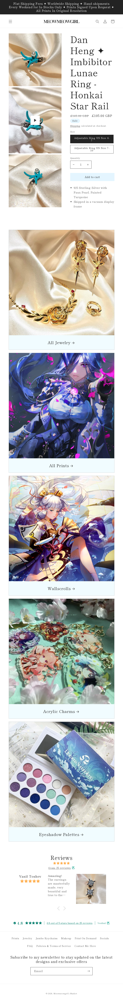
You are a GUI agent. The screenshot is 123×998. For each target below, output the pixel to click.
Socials (104, 938)
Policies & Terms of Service (53, 946)
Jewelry (27, 938)
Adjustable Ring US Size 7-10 (92, 149)
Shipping (75, 125)
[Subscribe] (88, 971)
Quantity (75, 157)
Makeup (66, 938)
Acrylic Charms (59, 711)
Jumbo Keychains (47, 938)
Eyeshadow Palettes (59, 834)
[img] (61, 863)
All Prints (59, 465)
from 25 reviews (59, 868)
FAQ (30, 946)
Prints (15, 938)
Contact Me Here (85, 946)
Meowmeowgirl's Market (65, 993)
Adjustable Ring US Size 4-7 (92, 139)
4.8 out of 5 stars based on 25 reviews (69, 923)
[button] (10, 21)
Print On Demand (85, 938)
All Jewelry (59, 342)
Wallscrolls (59, 588)
